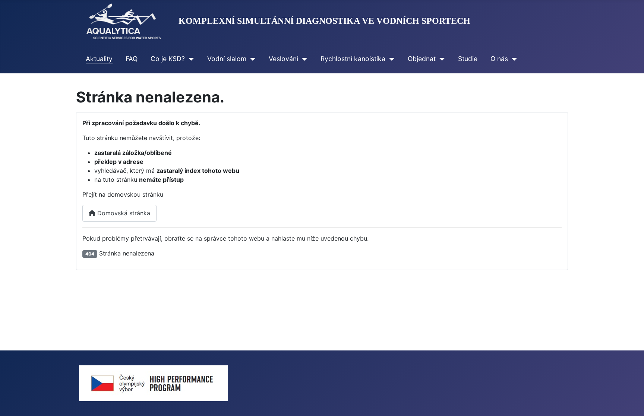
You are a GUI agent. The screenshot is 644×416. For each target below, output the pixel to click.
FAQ (132, 59)
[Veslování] (302, 59)
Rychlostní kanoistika (353, 59)
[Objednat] (440, 59)
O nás (499, 59)
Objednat (422, 59)
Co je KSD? (168, 59)
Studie (467, 59)
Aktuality (99, 59)
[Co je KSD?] (189, 59)
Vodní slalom (226, 59)
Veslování (283, 59)
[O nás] (512, 59)
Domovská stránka (122, 213)
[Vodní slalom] (251, 59)
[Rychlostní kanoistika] (390, 59)
